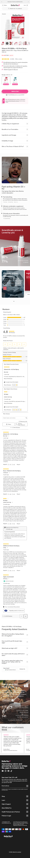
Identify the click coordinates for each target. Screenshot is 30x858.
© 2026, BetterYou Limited (15, 852)
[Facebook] (8, 771)
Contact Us (22, 669)
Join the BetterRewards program (12, 100)
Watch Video (13, 179)
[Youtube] (2, 771)
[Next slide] (28, 2)
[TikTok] (11, 771)
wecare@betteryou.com (6, 823)
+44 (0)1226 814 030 (6, 821)
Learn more (7, 700)
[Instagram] (5, 771)
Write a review (18, 59)
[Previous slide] (2, 2)
